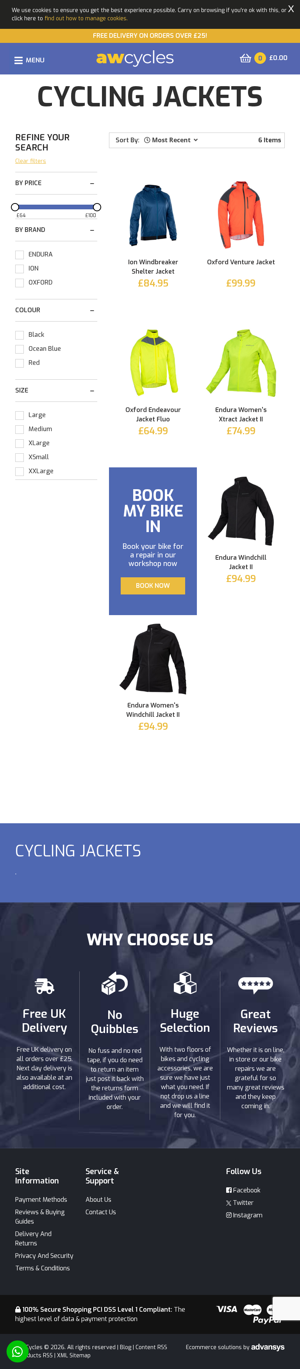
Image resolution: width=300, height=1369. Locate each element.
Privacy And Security (44, 1256)
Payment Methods (41, 1200)
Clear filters (30, 161)
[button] (170, 140)
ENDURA (41, 254)
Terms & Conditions (42, 1268)
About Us (98, 1200)
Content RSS (151, 1347)
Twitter (242, 1203)
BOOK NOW (153, 586)
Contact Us (101, 1212)
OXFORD (40, 282)
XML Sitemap (74, 1355)
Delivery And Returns (33, 1238)
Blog (125, 1347)
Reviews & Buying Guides (40, 1217)
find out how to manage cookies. (86, 18)
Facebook (246, 1190)
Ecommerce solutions (214, 1347)
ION (34, 268)
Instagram (247, 1215)
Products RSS (35, 1355)
